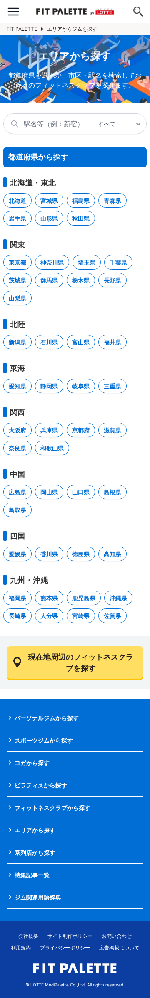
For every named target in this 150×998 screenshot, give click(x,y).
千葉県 (118, 262)
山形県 (49, 218)
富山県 (81, 342)
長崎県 (17, 615)
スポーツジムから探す (44, 740)
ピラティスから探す (41, 785)
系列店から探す (35, 852)
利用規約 (21, 947)
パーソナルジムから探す (47, 717)
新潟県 (17, 342)
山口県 (81, 491)
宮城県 (49, 200)
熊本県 (49, 597)
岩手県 (17, 218)
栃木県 (81, 280)
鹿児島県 (83, 597)
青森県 (112, 200)
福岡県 (17, 597)
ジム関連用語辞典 (38, 897)
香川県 (49, 553)
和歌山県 (52, 447)
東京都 (17, 262)
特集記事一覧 (32, 874)
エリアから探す (35, 830)
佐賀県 (112, 615)
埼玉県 (86, 262)
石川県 (49, 342)
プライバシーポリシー (65, 947)
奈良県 (17, 447)
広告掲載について (119, 947)
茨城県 (17, 280)
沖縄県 (118, 597)
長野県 (112, 280)
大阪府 (17, 430)
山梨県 (17, 298)
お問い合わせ (117, 936)
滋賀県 (112, 430)
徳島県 (81, 553)
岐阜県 (81, 386)
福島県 (81, 200)
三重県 (112, 386)
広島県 (17, 491)
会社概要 (28, 936)
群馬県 (49, 280)
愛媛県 (17, 553)
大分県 (49, 615)
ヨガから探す (32, 762)
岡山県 (49, 491)
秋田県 (81, 218)
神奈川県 (52, 262)
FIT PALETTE (22, 29)
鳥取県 (17, 509)
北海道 (17, 200)
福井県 (112, 342)
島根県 (112, 491)
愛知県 (17, 386)
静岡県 (49, 386)
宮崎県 (81, 615)
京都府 (81, 430)
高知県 (112, 553)
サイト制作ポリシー (70, 936)
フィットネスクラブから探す (52, 807)
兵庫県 (49, 430)
